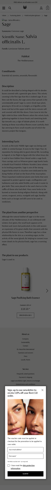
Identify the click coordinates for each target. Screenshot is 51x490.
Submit (25, 474)
